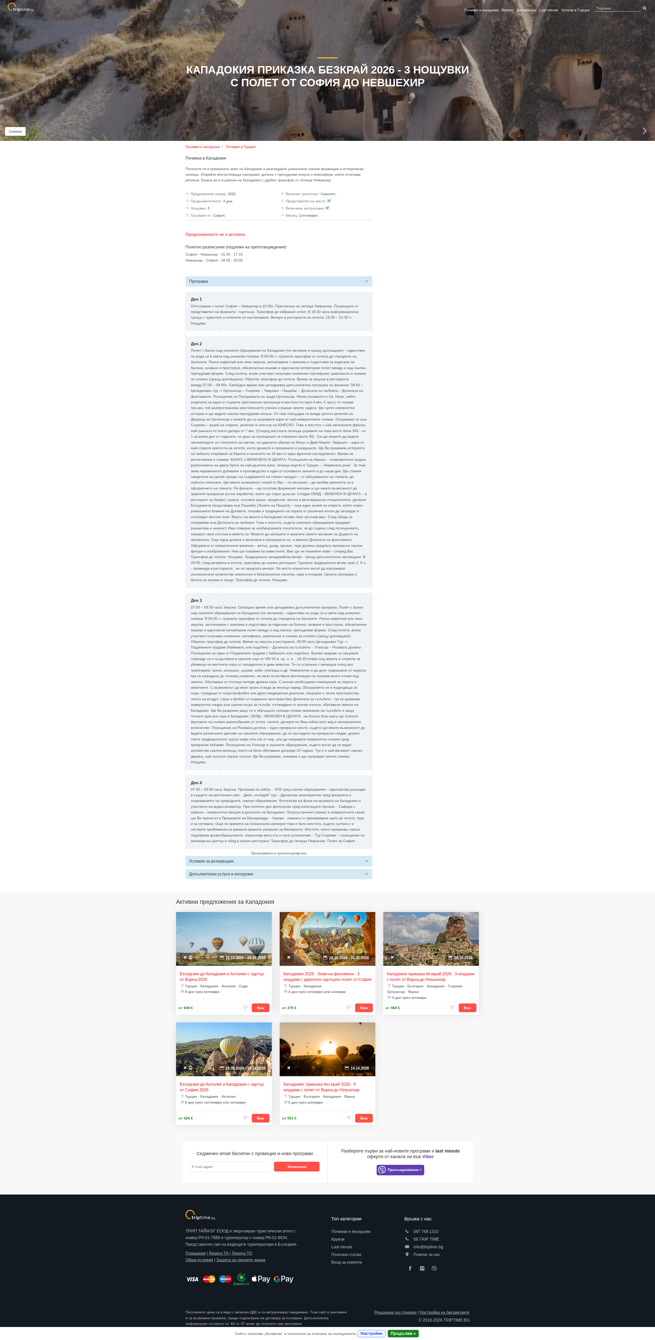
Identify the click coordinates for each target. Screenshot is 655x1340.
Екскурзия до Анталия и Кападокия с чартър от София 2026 (222, 1087)
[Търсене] (644, 8)
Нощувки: (198, 208)
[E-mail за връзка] (407, 1247)
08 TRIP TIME (425, 1239)
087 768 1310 (425, 1231)
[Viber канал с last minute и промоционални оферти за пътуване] (435, 1269)
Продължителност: (206, 201)
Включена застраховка (305, 208)
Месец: (292, 215)
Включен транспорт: (303, 194)
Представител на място (305, 201)
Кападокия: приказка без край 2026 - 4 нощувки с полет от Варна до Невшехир (321, 1087)
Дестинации (526, 10)
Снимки (15, 131)
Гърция (575, 10)
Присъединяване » (404, 1170)
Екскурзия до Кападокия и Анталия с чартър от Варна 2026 (222, 977)
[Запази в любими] (245, 1007)
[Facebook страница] (411, 1269)
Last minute (548, 10)
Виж (260, 1008)
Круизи (507, 10)
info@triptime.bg (427, 1247)
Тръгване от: (201, 215)
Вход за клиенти (346, 1262)
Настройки (372, 1333)
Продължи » (403, 1333)
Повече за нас (426, 1254)
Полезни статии (346, 1254)
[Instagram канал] (423, 1269)
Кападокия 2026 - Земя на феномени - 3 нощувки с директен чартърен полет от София (327, 977)
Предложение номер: (209, 194)
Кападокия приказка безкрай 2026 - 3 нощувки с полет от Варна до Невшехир (430, 977)
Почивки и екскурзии (481, 10)
